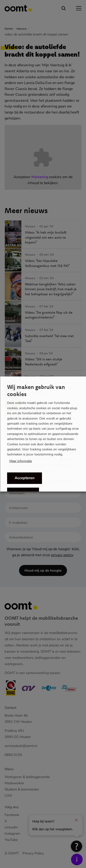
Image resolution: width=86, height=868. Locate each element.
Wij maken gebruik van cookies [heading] (36, 390)
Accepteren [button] (24, 477)
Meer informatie (20, 461)
